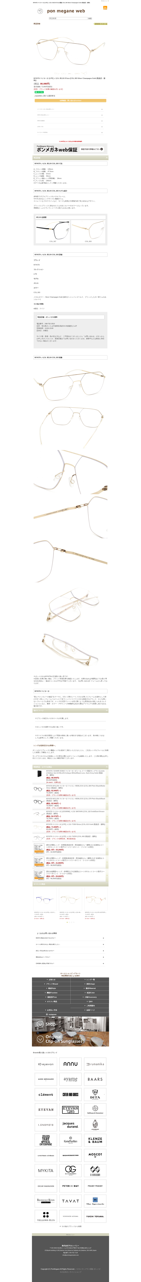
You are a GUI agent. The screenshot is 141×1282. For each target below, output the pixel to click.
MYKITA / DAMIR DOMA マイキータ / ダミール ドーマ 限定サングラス (75, 773)
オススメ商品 (52, 1001)
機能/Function (52, 993)
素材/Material (91, 988)
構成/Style (52, 988)
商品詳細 (37, 158)
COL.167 (52, 241)
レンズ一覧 (91, 979)
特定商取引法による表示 (70, 976)
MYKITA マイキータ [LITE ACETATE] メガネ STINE (96, 912)
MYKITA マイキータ (101, 24)
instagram (52, 1014)
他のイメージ (39, 710)
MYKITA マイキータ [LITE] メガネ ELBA (45, 912)
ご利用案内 (90, 1006)
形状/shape (90, 984)
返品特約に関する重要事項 (45, 96)
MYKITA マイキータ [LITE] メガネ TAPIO (71, 836)
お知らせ (52, 979)
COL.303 (88, 241)
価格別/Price (52, 997)
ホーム (62, 973)
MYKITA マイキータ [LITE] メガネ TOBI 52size (75, 824)
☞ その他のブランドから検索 (71, 1226)
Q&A (91, 1001)
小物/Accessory (91, 997)
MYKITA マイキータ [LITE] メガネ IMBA (70, 912)
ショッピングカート (105, 8)
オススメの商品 (39, 884)
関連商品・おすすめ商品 (43, 767)
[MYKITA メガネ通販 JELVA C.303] (70, 71)
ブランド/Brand (52, 984)
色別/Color (91, 993)
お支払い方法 (52, 1010)
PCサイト (104, 1)
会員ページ (90, 1010)
